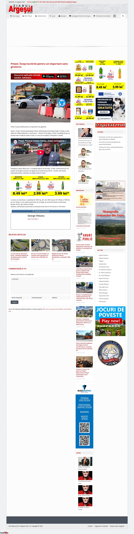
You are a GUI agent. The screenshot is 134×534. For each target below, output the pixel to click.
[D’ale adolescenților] (85, 489)
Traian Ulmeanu (103, 299)
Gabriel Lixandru (104, 281)
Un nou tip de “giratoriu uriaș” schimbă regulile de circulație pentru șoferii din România (19, 256)
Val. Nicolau (102, 301)
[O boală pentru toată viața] (85, 475)
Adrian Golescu (103, 255)
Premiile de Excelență (103, 16)
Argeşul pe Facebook (101, 526)
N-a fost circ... (82, 157)
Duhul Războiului (83, 183)
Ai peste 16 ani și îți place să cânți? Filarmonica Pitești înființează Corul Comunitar (82, 372)
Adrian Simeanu (103, 258)
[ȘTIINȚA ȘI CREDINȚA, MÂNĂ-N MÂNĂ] (85, 461)
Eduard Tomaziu (104, 278)
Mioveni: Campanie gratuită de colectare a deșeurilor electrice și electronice (84, 321)
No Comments (41, 70)
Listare (62, 70)
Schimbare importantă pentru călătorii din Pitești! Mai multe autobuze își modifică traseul (84, 272)
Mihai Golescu (103, 290)
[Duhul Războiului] (85, 177)
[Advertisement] (67, 32)
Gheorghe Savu (103, 287)
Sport (53, 16)
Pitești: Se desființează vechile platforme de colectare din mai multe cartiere (84, 297)
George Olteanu (21, 70)
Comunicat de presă (83, 226)
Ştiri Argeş (16, 16)
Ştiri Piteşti (28, 16)
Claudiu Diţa (102, 264)
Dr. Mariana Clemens (105, 270)
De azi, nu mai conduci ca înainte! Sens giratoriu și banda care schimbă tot (40, 255)
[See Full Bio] (38, 219)
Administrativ (41, 16)
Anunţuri (63, 16)
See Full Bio (32, 219)
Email (69, 70)
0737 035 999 (40, 2)
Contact (29, 2)
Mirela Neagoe (103, 293)
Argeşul (101, 261)
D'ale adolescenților (84, 495)
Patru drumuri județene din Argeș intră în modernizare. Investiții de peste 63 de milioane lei (84, 346)
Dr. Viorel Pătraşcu (104, 275)
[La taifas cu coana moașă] (85, 501)
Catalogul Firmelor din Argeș (81, 16)
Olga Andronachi (104, 296)
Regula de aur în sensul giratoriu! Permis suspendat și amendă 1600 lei (61, 256)
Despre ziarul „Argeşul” (117, 526)
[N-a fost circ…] (85, 151)
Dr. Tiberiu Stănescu (105, 272)
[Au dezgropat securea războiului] (85, 163)
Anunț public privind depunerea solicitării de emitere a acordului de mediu (84, 247)
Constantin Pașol (104, 267)
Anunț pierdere (81, 207)
